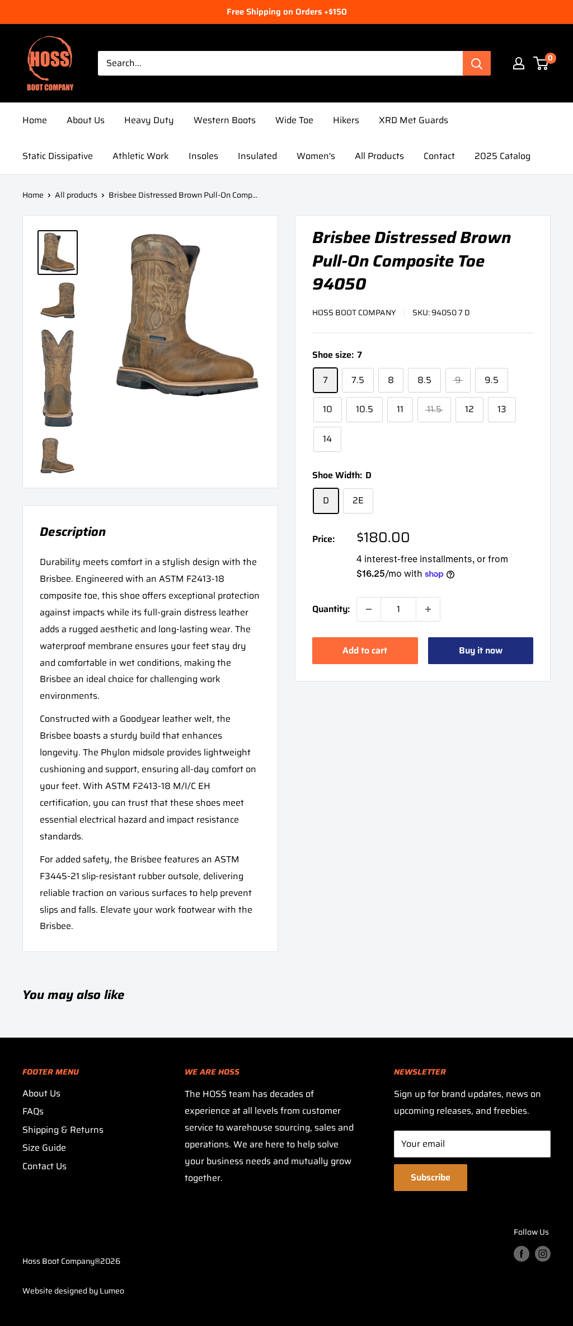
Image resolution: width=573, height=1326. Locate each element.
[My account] (518, 63)
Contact (439, 156)
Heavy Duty (149, 120)
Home (34, 120)
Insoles (203, 156)
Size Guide (44, 1148)
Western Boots (225, 120)
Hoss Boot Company (354, 312)
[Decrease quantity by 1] (369, 609)
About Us (86, 120)
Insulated (257, 156)
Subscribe (430, 1177)
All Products (379, 156)
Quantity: (331, 609)
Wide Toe (294, 120)
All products (76, 195)
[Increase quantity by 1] (428, 609)
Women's (316, 156)
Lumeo (112, 1291)
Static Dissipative (57, 156)
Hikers (346, 120)
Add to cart (364, 650)
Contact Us (44, 1166)
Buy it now (480, 650)
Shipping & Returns (63, 1130)
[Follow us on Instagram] (543, 1253)
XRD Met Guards (413, 120)
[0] (541, 63)
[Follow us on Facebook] (521, 1253)
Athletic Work (140, 156)
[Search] (477, 63)
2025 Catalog (502, 156)
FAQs (33, 1111)
